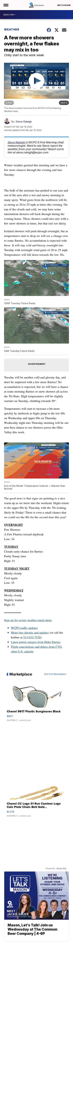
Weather (11, 29)
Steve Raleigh (24, 121)
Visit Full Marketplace (55, 674)
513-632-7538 (32, 637)
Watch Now (63, 5)
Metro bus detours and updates (30, 632)
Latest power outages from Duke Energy (36, 642)
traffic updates (29, 628)
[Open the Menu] (6, 5)
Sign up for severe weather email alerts (28, 620)
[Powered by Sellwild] (61, 868)
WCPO (15, 628)
